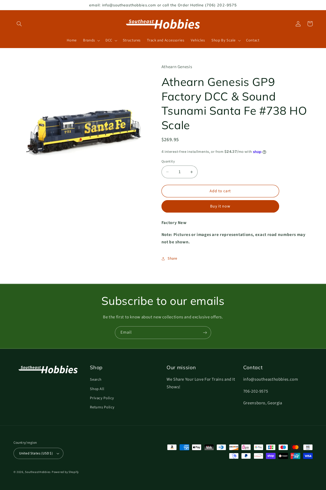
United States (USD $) (36, 453)
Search (96, 379)
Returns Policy (102, 407)
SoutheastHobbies (38, 472)
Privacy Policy (102, 398)
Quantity (168, 161)
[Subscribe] (205, 332)
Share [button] (172, 258)
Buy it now (220, 206)
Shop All (97, 389)
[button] (19, 23)
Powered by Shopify (65, 472)
